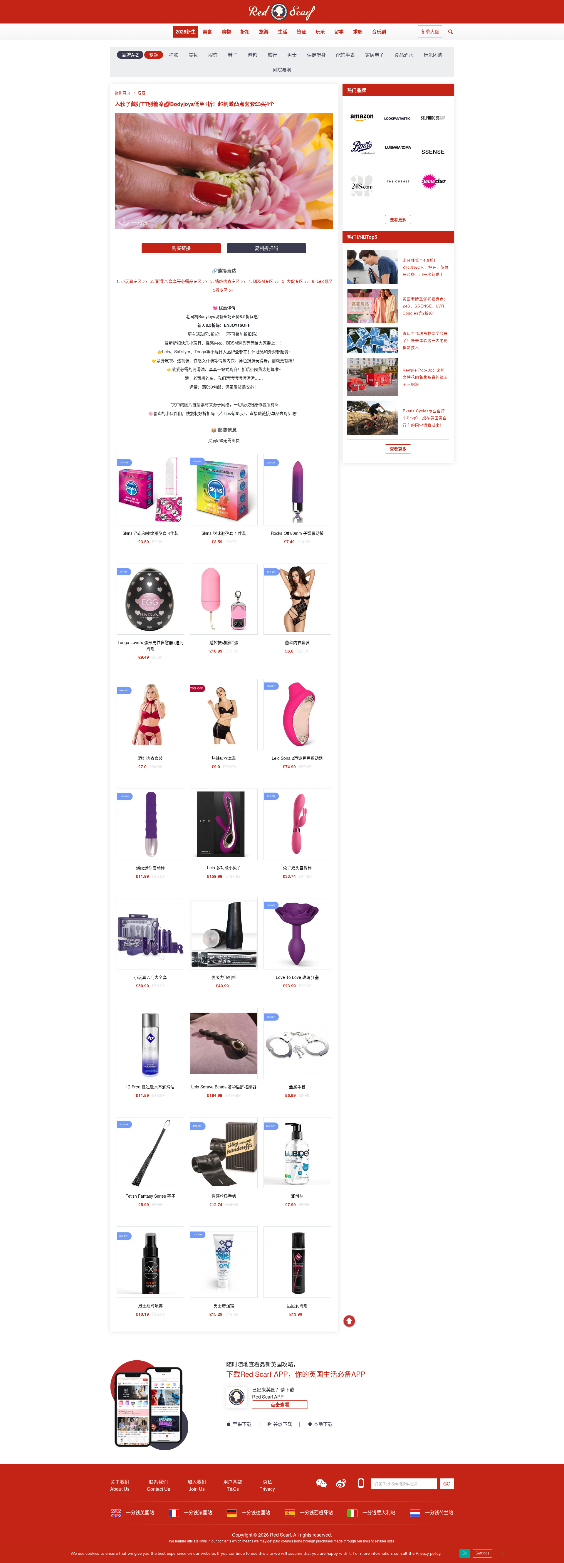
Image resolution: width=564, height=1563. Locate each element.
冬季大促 (430, 31)
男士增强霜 (224, 1305)
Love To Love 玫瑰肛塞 (297, 977)
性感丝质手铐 (224, 1196)
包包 (252, 54)
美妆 (193, 54)
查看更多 (398, 219)
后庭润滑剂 (297, 1305)
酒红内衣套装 (150, 758)
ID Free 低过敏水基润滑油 (150, 1087)
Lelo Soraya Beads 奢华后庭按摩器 (223, 1087)
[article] (362, 117)
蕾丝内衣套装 (297, 642)
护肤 (173, 54)
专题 (153, 54)
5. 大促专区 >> (295, 281)
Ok (464, 1553)
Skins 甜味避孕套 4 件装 (224, 533)
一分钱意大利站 (378, 1512)
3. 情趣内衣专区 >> (228, 281)
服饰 (213, 54)
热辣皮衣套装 (224, 758)
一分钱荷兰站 (438, 1512)
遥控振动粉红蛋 (223, 642)
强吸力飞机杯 (224, 977)
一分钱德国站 (255, 1512)
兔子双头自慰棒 (297, 867)
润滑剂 (297, 1196)
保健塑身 (316, 54)
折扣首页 (122, 92)
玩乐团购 (433, 54)
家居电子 (374, 54)
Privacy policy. (428, 1553)
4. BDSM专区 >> (264, 281)
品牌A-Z (130, 54)
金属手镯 (297, 1087)
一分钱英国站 (139, 1512)
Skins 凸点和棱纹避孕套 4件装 (150, 533)
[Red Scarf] (282, 6)
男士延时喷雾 (150, 1305)
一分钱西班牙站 (316, 1512)
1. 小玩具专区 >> (131, 281)
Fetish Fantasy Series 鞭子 (150, 1196)
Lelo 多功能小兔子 (224, 867)
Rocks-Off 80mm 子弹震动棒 (297, 533)
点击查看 (280, 1404)
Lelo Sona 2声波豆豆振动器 (297, 758)
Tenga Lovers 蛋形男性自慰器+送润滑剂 (151, 645)
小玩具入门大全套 (150, 977)
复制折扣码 (266, 248)
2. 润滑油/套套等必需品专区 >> (178, 281)
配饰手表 (345, 54)
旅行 (272, 54)
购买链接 (181, 248)
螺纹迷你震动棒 (150, 867)
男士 (292, 54)
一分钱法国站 (197, 1512)
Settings (482, 1553)
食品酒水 (404, 54)
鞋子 (232, 54)
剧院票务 (282, 69)
